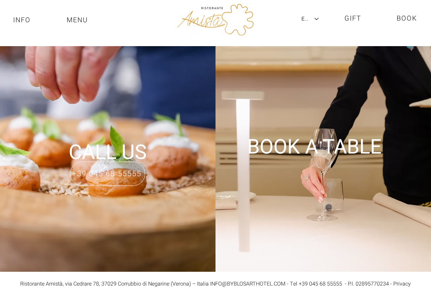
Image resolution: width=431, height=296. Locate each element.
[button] (78, 20)
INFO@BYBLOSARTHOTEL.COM (248, 284)
